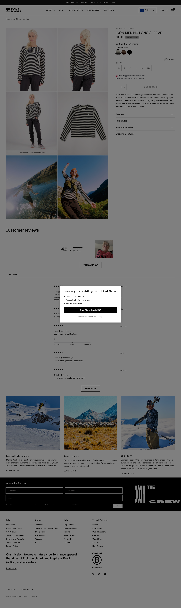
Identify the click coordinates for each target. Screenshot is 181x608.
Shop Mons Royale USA (90, 310)
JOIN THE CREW (161, 602)
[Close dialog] (179, 565)
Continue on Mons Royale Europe (90, 317)
